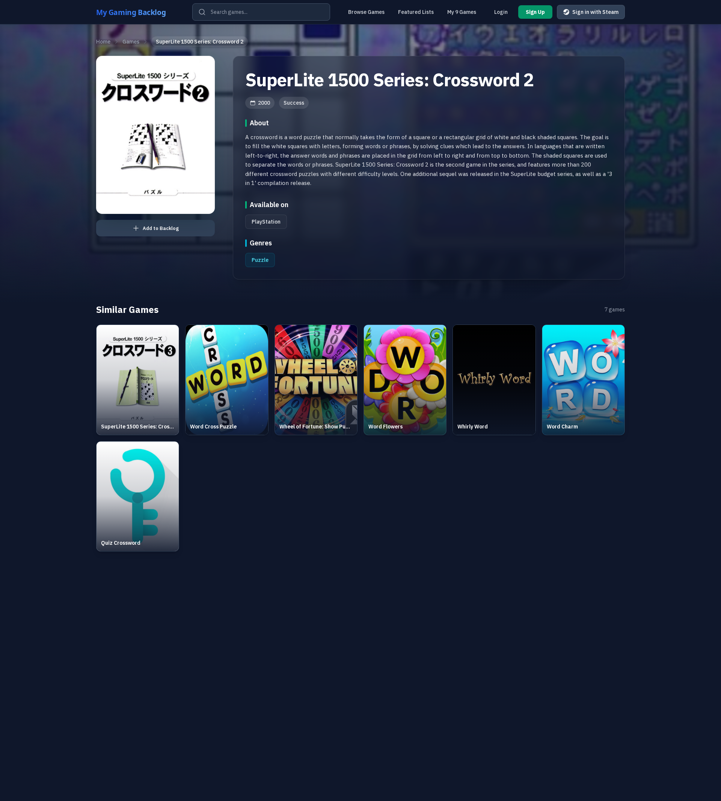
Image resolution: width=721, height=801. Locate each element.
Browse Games (366, 12)
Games (130, 41)
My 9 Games (461, 12)
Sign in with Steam (595, 12)
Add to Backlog (161, 228)
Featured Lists (416, 12)
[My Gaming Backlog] (138, 12)
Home (103, 41)
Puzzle (260, 260)
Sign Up (535, 12)
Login (501, 12)
